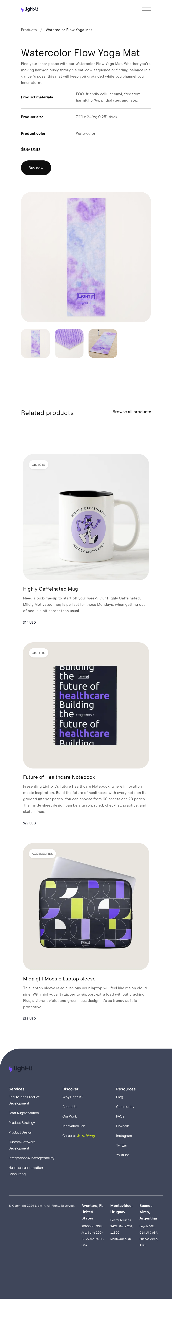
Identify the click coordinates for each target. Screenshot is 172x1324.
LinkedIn (122, 1126)
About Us (69, 1106)
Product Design (20, 1132)
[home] (29, 9)
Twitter (121, 1145)
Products (29, 29)
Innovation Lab (74, 1126)
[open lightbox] (86, 257)
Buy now (36, 167)
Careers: (79, 1135)
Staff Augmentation (24, 1113)
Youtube (122, 1155)
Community (125, 1106)
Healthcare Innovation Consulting (26, 1170)
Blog (119, 1097)
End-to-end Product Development (24, 1100)
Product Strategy (22, 1122)
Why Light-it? (73, 1097)
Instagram (124, 1135)
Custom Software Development (22, 1145)
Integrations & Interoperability (31, 1158)
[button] (146, 9)
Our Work (70, 1116)
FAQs (120, 1116)
